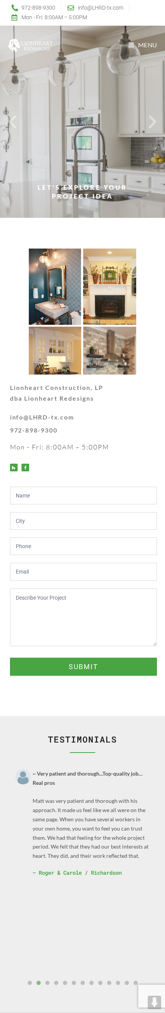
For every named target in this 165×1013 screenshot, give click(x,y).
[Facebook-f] (25, 467)
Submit (83, 667)
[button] (12, 122)
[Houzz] (14, 467)
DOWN (154, 1002)
